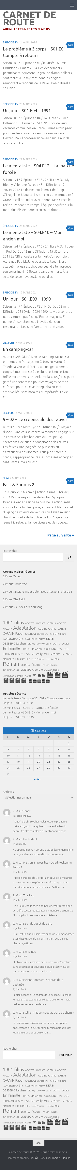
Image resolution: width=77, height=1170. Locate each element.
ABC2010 (51, 623)
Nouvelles (8, 659)
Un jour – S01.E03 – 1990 (27, 298)
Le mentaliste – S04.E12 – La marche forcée (30, 707)
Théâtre (54, 665)
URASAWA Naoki (50, 669)
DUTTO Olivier (61, 643)
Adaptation (25, 628)
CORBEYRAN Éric (13, 638)
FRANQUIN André (32, 648)
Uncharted (20, 584)
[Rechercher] (69, 557)
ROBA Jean (52, 658)
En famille (11, 648)
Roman (11, 663)
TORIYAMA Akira (11, 670)
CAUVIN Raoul (13, 633)
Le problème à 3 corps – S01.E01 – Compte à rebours (36, 698)
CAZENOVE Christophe (37, 634)
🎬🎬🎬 (58, 674)
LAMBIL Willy (33, 654)
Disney (31, 643)
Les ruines (29, 951)
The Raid (19, 599)
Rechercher (10, 550)
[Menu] (72, 5)
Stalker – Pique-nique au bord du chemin (48, 1012)
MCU (46, 654)
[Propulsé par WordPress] (36, 1158)
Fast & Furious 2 (18, 484)
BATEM (62, 628)
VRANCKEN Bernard (13, 675)
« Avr (37, 779)
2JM (5, 576)
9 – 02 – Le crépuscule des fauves (35, 419)
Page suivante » (60, 535)
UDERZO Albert (30, 669)
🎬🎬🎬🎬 (15, 680)
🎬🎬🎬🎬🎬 (39, 681)
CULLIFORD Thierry (35, 639)
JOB (66, 648)
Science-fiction (30, 664)
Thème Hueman (61, 1157)
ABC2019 (7, 629)
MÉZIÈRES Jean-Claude (61, 654)
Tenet (17, 576)
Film (6, 478)
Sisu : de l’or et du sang (27, 607)
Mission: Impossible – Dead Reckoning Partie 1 (42, 591)
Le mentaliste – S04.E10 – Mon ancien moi (29, 712)
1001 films (13, 622)
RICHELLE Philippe (35, 659)
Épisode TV (10, 42)
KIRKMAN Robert (13, 654)
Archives (8, 791)
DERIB (50, 638)
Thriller (45, 665)
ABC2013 (61, 623)
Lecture (8, 342)
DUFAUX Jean (44, 643)
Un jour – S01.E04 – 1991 (27, 110)
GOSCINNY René (53, 649)
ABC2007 (29, 623)
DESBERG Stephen (14, 643)
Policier (20, 658)
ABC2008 (40, 623)
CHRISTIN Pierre (58, 634)
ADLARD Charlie (47, 628)
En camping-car (18, 349)
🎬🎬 (41, 675)
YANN (28, 675)
